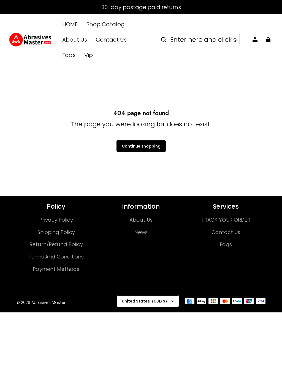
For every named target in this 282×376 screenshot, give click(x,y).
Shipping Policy (56, 232)
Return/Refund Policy (56, 244)
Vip (88, 55)
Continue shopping (141, 146)
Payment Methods (56, 269)
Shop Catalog (105, 24)
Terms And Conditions (56, 256)
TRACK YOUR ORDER (225, 219)
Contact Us (111, 39)
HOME (70, 24)
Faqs (68, 55)
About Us (74, 39)
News (141, 232)
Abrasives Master (48, 302)
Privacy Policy (56, 219)
